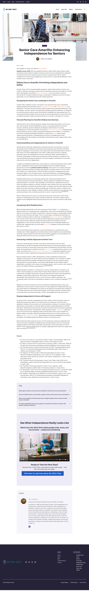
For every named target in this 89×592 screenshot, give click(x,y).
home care (47, 224)
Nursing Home (78, 9)
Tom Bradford (49, 58)
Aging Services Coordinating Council (41, 251)
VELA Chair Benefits (56, 217)
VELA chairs (47, 249)
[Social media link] (77, 1)
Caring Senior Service (47, 106)
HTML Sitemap (73, 582)
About (8, 1)
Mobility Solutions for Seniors (30, 315)
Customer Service (20, 1)
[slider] (39, 459)
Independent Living (80, 562)
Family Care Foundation (55, 129)
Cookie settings (64, 582)
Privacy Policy (83, 582)
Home (4, 1)
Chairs (57, 9)
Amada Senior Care (62, 106)
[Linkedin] (29, 527)
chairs (58, 209)
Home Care (79, 560)
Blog (13, 1)
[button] (84, 9)
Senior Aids (64, 9)
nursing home (60, 310)
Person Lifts (79, 566)
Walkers (71, 9)
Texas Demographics (43, 93)
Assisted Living (79, 555)
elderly (55, 133)
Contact (28, 1)
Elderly (44, 45)
